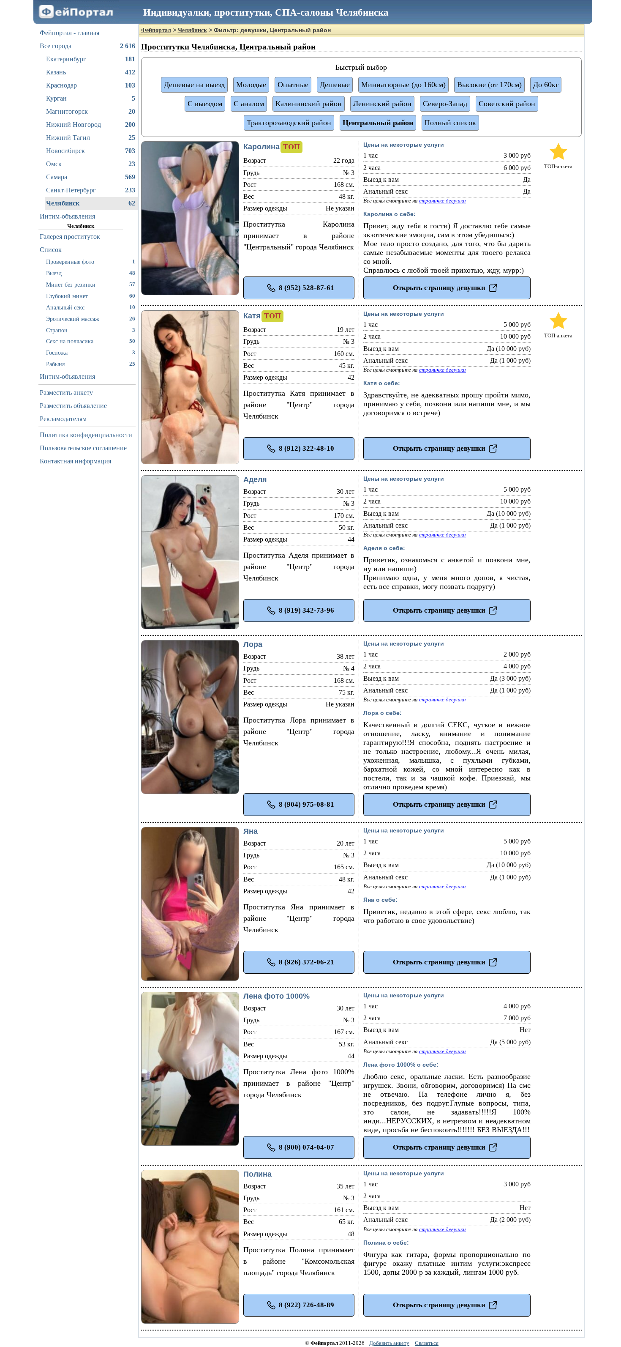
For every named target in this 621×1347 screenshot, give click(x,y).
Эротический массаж (90, 318)
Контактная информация (75, 461)
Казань (90, 72)
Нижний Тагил (90, 137)
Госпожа (90, 352)
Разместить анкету (66, 392)
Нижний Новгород (90, 124)
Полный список (450, 122)
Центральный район (378, 122)
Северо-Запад (445, 103)
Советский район (507, 103)
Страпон (90, 330)
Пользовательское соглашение (83, 448)
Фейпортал (156, 30)
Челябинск (90, 203)
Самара (90, 177)
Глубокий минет (90, 296)
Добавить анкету (389, 1343)
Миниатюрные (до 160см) (403, 84)
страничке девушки (442, 200)
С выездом (205, 103)
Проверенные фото (90, 261)
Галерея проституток (70, 236)
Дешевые (335, 84)
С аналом (249, 103)
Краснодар (90, 85)
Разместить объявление (73, 405)
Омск (90, 163)
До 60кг (545, 84)
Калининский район (308, 103)
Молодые (251, 84)
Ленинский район (382, 103)
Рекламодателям (63, 418)
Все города (87, 45)
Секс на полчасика (90, 341)
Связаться (427, 1343)
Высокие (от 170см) (489, 84)
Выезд (90, 273)
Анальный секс (90, 307)
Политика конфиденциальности (86, 434)
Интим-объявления (67, 216)
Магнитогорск (90, 111)
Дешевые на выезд (194, 84)
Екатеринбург (90, 59)
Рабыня (90, 364)
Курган (90, 98)
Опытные (293, 84)
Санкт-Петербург (90, 190)
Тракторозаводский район (289, 122)
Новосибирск (90, 150)
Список (51, 249)
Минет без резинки (90, 284)
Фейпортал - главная (69, 32)
